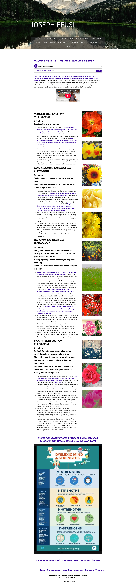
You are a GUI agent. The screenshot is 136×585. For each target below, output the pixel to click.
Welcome (37, 38)
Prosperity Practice (94, 42)
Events (68, 47)
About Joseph (47, 38)
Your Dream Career (63, 42)
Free (99, 70)
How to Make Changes (78, 42)
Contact (38, 42)
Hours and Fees (96, 38)
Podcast (64, 38)
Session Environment (82, 38)
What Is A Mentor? (49, 42)
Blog (71, 38)
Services (56, 38)
